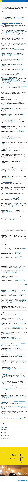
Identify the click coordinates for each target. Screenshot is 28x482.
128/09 (19, 355)
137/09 (12, 414)
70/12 (6, 389)
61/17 (20, 252)
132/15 (5, 383)
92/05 (3, 414)
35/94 (18, 56)
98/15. (26, 211)
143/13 (6, 115)
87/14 (5, 82)
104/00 (21, 406)
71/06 (15, 401)
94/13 (23, 254)
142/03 (3, 162)
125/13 (20, 340)
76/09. (22, 64)
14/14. (24, 280)
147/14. (17, 32)
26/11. (22, 40)
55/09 (24, 362)
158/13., (13, 272)
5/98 (19, 406)
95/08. (14, 34)
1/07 (21, 183)
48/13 (10, 39)
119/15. (10, 282)
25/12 (15, 32)
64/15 (3, 111)
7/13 (9, 109)
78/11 (17, 376)
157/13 (10, 84)
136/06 (14, 267)
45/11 (3, 57)
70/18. (12, 204)
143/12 (5, 55)
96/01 (25, 411)
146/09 (18, 368)
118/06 (23, 44)
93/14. (23, 49)
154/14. (7, 282)
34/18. (7, 145)
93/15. (8, 350)
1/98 (17, 136)
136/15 (3, 341)
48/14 (13, 214)
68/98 (3, 54)
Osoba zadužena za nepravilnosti (4, 438)
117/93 (10, 31)
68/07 (9, 368)
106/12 (5, 45)
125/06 (9, 34)
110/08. (4, 195)
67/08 (4, 272)
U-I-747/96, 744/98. (12, 79)
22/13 (17, 268)
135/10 (16, 267)
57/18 (14, 109)
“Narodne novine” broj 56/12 (9, 157)
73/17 (25, 254)
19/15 (15, 214)
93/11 (8, 20)
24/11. (4, 39)
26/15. (11, 109)
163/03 (7, 80)
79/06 (14, 54)
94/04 (16, 325)
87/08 (15, 64)
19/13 (20, 81)
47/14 (18, 252)
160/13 (5, 369)
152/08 (10, 291)
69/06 (21, 199)
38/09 (22, 54)
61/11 (12, 26)
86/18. (17, 204)
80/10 (13, 71)
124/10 (20, 401)
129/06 (3, 81)
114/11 (3, 65)
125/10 (9, 179)
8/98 (22, 17)
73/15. (7, 237)
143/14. (21, 338)
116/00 (5, 80)
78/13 (17, 155)
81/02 (24, 300)
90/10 (6, 177)
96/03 (24, 70)
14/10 (6, 179)
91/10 (25, 328)
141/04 (14, 80)
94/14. (8, 82)
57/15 (23, 360)
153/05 (19, 80)
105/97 (17, 406)
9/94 (16, 56)
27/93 (26, 407)
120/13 (17, 340)
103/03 (21, 44)
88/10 (13, 211)
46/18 (23, 131)
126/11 (16, 81)
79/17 (21, 253)
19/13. (21, 23)
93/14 (18, 327)
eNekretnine (2, 441)
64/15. (17, 272)
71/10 (20, 404)
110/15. (3, 35)
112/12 (18, 81)
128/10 (9, 104)
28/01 (5, 18)
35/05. (19, 325)
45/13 (24, 34)
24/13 (10, 358)
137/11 (22, 368)
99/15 (22, 403)
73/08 (13, 32)
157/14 (7, 369)
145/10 (18, 34)
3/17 (25, 248)
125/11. (23, 59)
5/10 (4, 201)
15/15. (21, 314)
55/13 (12, 291)
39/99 (15, 300)
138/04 (15, 219)
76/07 (3, 109)
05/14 (21, 18)
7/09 (19, 87)
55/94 (26, 161)
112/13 (9, 333)
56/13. (22, 280)
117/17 (21, 256)
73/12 (9, 182)
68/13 (5, 65)
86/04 (13, 219)
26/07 (10, 32)
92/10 (18, 73)
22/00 (8, 54)
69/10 (14, 81)
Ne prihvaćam (20, 480)
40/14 (25, 81)
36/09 (14, 23)
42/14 (7, 133)
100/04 (5, 291)
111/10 (8, 177)
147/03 (6, 32)
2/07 (5, 414)
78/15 (26, 86)
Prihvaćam (25, 480)
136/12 (11, 104)
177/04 (4, 338)
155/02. (3, 20)
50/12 (18, 276)
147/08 (16, 323)
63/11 (18, 280)
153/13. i (20, 100)
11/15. (7, 231)
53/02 (26, 142)
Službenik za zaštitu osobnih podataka (5, 435)
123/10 (20, 368)
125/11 (5, 84)
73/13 (21, 49)
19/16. (7, 402)
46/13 (20, 122)
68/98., (22, 290)
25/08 (8, 81)
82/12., (19, 49)
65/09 (9, 414)
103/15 (3, 383)
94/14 (6, 374)
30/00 (17, 78)
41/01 (7, 18)
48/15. (25, 294)
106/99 (17, 70)
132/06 (8, 32)
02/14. (18, 39)
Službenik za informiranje (3, 432)
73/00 (17, 31)
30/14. (7, 65)
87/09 (11, 211)
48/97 (13, 169)
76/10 (11, 18)
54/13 (19, 268)
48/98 (20, 292)
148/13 (22, 268)
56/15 (10, 240)
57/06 (9, 338)
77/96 (6, 78)
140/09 (20, 93)
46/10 (16, 34)
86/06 (7, 34)
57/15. (9, 41)
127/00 (19, 31)
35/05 (19, 59)
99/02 (17, 277)
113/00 (24, 17)
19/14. (22, 319)
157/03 (9, 211)
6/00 (4, 127)
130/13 (22, 376)
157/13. (20, 69)
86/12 (7, 109)
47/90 (24, 407)
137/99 (5, 54)
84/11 (15, 268)
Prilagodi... (2, 480)
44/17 (3, 212)
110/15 (20, 75)
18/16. (12, 302)
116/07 (13, 120)
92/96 (13, 300)
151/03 (7, 211)
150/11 (17, 23)
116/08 (20, 64)
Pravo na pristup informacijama (4, 429)
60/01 (5, 23)
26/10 (22, 356)
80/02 (22, 300)
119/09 (4, 188)
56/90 (18, 17)
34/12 (5, 57)
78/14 (13, 152)
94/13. (5, 397)
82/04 (26, 108)
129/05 (7, 23)
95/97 (8, 78)
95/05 (4, 368)
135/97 (20, 17)
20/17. (18, 99)
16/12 (16, 396)
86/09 (6, 396)
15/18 (19, 257)
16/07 (11, 34)
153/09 (3, 55)
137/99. (24, 290)
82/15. (20, 74)
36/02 (21, 70)
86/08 (10, 26)
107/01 (24, 31)
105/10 (11, 396)
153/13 (15, 99)
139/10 (20, 319)
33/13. (5, 415)
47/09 (22, 66)
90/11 (13, 396)
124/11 (22, 401)
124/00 (3, 18)
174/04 (9, 71)
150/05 (17, 80)
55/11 (16, 414)
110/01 (4, 149)
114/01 (12, 54)
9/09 (15, 368)
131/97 (11, 78)
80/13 (23, 81)
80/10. (6, 20)
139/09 (4, 179)
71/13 (20, 360)
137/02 (24, 83)
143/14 (26, 340)
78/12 (22, 116)
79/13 (3, 369)
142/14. (21, 355)
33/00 (15, 31)
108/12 (3, 333)
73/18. (14, 204)
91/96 (24, 53)
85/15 (5, 402)
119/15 (3, 377)
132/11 (15, 385)
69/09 (7, 104)
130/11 (3, 45)
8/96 (4, 78)
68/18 (21, 265)
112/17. (4, 145)
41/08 (25, 44)
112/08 (4, 182)
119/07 (21, 150)
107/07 (15, 69)
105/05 (19, 48)
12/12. (24, 40)
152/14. (8, 55)
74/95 (19, 83)
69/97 (12, 31)
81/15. (10, 55)
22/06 (22, 292)
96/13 (25, 370)
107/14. (26, 284)
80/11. (21, 318)
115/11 (12, 165)
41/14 (18, 75)
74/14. (23, 295)
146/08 (19, 54)
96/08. (18, 64)
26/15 (3, 324)
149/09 (15, 49)
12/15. (24, 382)
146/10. (14, 414)
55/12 (11, 177)
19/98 (16, 276)
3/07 (23, 193)
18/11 (18, 323)
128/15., (10, 204)
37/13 (20, 34)
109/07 (10, 23)
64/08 (18, 250)
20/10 (12, 81)
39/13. (18, 69)
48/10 (6, 272)
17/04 (10, 80)
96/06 (7, 368)
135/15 (11, 350)
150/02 (3, 32)
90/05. (7, 338)
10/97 (24, 398)
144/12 (19, 23)
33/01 (3, 23)
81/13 (7, 333)
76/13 (13, 104)
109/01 (23, 108)
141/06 (17, 54)
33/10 (17, 198)
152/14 (24, 211)
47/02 (4, 171)
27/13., (8, 39)
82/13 (23, 270)
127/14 (21, 229)
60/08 (10, 81)
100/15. (19, 32)
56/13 (5, 282)
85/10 (13, 18)
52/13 (4, 374)
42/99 (18, 300)
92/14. (24, 268)
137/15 (5, 24)
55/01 (9, 18)
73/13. (22, 343)
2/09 (13, 368)
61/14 (24, 248)
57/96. (22, 83)
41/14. (18, 60)
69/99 (4, 211)
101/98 (7, 217)
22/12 (16, 338)
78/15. (25, 59)
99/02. (12, 138)
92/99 (20, 300)
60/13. (15, 291)
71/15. (11, 333)
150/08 (17, 401)
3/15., (6, 350)
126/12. (21, 396)
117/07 (5, 81)
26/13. (19, 348)
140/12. (19, 414)
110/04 (12, 80)
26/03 (3, 84)
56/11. (15, 120)
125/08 (12, 23)
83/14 (7, 90)
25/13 (23, 43)
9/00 (10, 138)
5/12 (15, 396)
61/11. (17, 49)
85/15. (25, 43)
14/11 (18, 267)
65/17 (22, 100)
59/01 (22, 31)
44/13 (22, 34)
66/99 (15, 78)
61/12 (14, 157)
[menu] (1, 1)
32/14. (19, 128)
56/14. (23, 294)
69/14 (3, 82)
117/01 (26, 31)
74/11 (8, 272)
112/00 (20, 56)
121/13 (4, 308)
